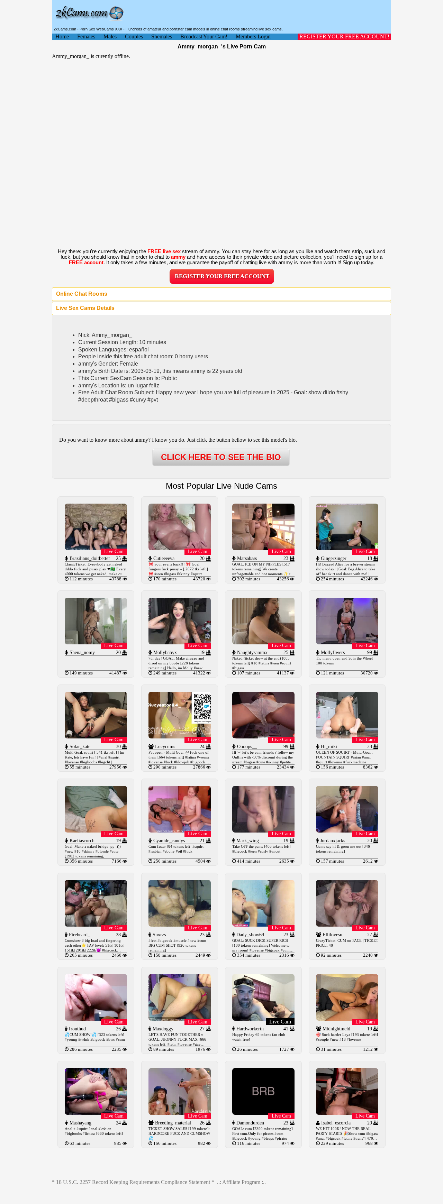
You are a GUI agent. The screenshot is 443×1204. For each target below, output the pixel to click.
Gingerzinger (332, 558)
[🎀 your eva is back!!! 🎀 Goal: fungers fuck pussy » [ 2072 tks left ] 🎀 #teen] (179, 548)
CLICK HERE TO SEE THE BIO (221, 457)
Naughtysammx (252, 652)
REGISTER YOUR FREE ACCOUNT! (344, 36)
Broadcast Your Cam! (203, 36)
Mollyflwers (332, 652)
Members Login (253, 36)
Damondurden (249, 1122)
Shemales (161, 36)
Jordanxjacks (332, 840)
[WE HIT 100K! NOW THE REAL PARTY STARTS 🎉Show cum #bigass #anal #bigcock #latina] (347, 1113)
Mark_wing (247, 840)
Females (86, 36)
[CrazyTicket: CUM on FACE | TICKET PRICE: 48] (347, 925)
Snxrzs (158, 934)
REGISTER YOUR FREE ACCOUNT (222, 276)
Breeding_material (172, 1122)
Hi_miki (328, 746)
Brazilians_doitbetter (89, 558)
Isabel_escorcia (335, 1122)
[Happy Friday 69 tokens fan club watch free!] (263, 1019)
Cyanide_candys (168, 840)
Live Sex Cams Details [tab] (85, 308)
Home (62, 36)
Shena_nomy (81, 652)
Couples (134, 36)
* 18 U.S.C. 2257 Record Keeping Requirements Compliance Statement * (133, 1182)
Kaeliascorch (81, 840)
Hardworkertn (249, 1028)
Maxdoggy (162, 1028)
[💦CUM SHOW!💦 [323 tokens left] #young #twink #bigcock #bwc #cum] (96, 1019)
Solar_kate (79, 746)
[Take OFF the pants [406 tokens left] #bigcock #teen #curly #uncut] (263, 831)
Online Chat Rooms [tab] (81, 294)
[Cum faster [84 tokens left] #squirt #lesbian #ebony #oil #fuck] (179, 831)
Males (110, 36)
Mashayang (79, 1122)
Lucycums (164, 746)
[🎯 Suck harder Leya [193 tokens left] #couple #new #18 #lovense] (347, 1019)
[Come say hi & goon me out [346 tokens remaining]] (347, 831)
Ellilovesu (331, 934)
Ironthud (76, 1028)
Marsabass (246, 558)
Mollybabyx (164, 652)
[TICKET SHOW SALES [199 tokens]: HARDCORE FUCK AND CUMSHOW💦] (179, 1113)
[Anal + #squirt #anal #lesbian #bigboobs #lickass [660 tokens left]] (96, 1113)
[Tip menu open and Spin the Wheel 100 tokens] (347, 642)
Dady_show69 (249, 934)
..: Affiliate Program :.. (241, 1182)
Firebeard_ (78, 934)
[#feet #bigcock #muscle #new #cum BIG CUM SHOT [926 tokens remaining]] (179, 925)
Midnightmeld (335, 1028)
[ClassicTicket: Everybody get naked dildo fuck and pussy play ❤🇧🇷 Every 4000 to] (96, 548)
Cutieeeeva (163, 558)
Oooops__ (246, 746)
